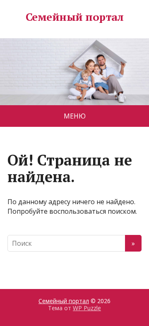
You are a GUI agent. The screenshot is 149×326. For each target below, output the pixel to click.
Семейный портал (74, 17)
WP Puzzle (87, 308)
